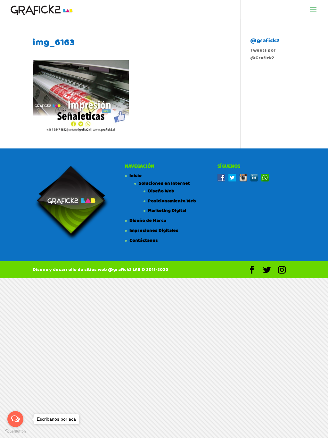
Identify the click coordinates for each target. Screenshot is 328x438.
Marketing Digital (167, 210)
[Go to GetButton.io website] (15, 431)
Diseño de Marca (147, 220)
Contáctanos (143, 240)
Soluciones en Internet (164, 183)
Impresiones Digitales (153, 230)
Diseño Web (161, 191)
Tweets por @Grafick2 (263, 54)
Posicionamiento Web (172, 201)
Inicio (135, 175)
